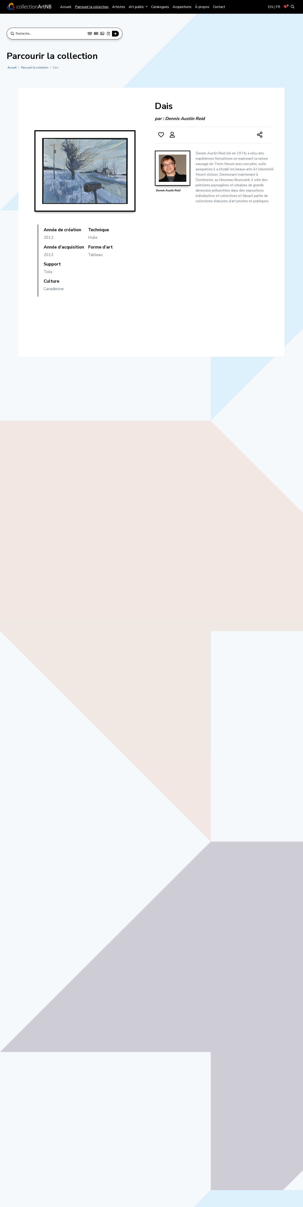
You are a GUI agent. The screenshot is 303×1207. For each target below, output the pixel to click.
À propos (202, 6)
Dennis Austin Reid (185, 119)
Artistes (118, 6)
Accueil (65, 6)
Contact (219, 6)
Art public (137, 6)
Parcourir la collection (91, 6)
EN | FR (274, 6)
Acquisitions (182, 6)
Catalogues (160, 6)
